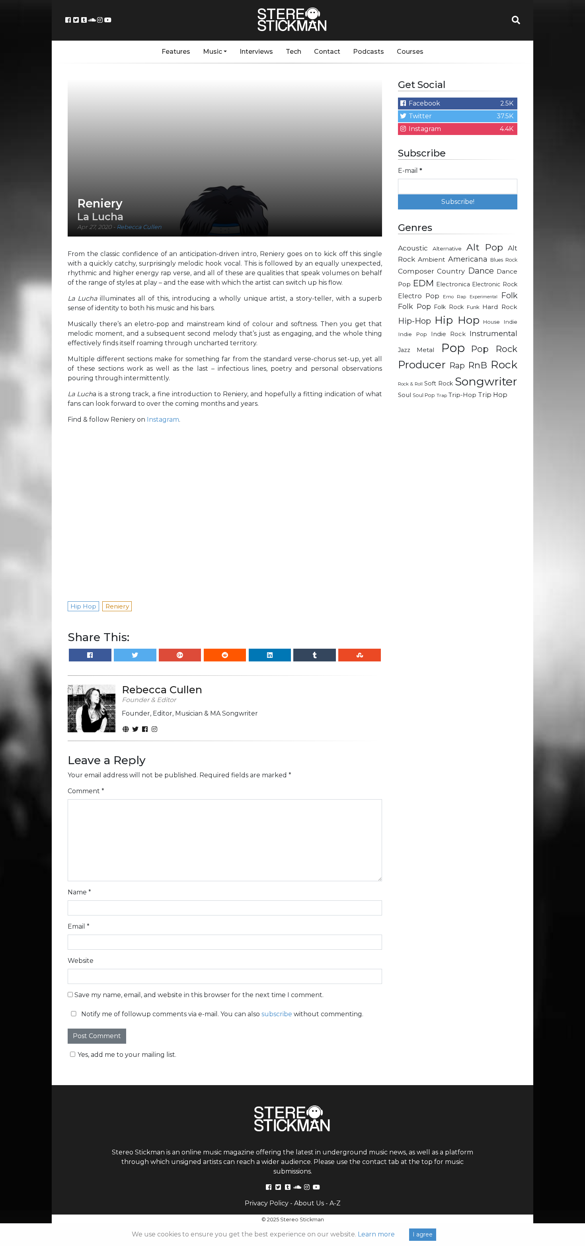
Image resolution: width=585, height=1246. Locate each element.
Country (451, 271)
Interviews (256, 51)
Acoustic (413, 248)
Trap (442, 395)
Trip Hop (492, 395)
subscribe (276, 1014)
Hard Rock (499, 307)
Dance (481, 271)
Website (81, 960)
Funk (473, 307)
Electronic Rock (494, 284)
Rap (457, 365)
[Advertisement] (457, 532)
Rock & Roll (410, 384)
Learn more (376, 1234)
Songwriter (486, 381)
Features (176, 51)
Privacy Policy (267, 1203)
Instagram (163, 419)
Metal (426, 350)
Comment (86, 791)
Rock (504, 364)
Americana (468, 259)
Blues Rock (503, 260)
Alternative (447, 248)
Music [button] (212, 51)
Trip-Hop (462, 395)
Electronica (453, 284)
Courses (410, 51)
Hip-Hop (414, 321)
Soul (404, 395)
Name (79, 892)
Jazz (404, 350)
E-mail (410, 170)
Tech (293, 51)
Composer (416, 271)
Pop (453, 348)
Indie (510, 322)
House (491, 322)
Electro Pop (418, 296)
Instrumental (493, 333)
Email (79, 926)
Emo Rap (454, 296)
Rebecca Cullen (139, 227)
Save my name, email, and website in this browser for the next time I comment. (199, 995)
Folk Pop (414, 306)
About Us (309, 1203)
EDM (423, 283)
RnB (477, 365)
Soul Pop (424, 395)
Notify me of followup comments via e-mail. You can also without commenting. (221, 1014)
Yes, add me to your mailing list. (127, 1054)
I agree (423, 1234)
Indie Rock (448, 334)
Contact (327, 51)
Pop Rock (494, 349)
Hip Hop (457, 320)
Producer (422, 364)
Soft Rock (438, 383)
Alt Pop (484, 247)
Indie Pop (412, 334)
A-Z (335, 1203)
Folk (509, 295)
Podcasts (368, 51)
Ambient (431, 259)
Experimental (483, 296)
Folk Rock (449, 307)
